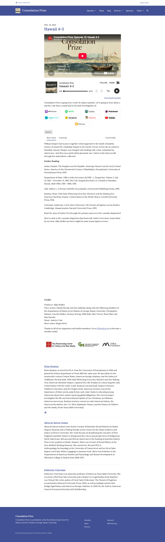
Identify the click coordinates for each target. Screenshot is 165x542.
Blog (109, 11)
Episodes (90, 11)
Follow (139, 11)
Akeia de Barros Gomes (56, 422)
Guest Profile (110, 138)
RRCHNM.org (112, 523)
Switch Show (144, 3)
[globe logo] (45, 412)
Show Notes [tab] (51, 138)
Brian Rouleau (51, 366)
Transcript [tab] (63, 138)
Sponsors (129, 11)
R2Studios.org (103, 328)
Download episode (112, 98)
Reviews (117, 11)
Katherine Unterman (54, 470)
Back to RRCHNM (24, 3)
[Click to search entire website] (148, 10)
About (101, 11)
